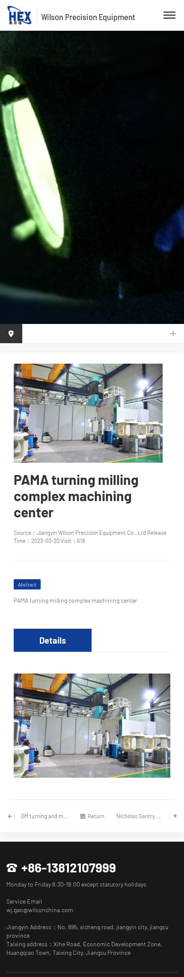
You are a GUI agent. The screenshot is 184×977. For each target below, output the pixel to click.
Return (96, 816)
